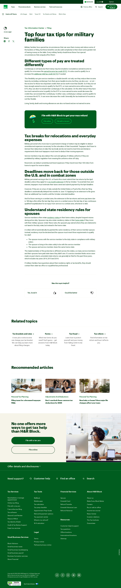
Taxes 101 (37, 14)
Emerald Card (65, 501)
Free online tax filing (15, 509)
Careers (90, 504)
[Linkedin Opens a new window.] (79, 575)
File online (47, 121)
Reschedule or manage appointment (16, 499)
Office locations (66, 532)
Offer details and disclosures (23, 466)
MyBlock (37, 498)
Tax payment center (41, 517)
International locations (68, 535)
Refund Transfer (66, 504)
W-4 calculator (39, 523)
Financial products (25, 7)
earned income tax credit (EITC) (55, 71)
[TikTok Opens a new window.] (57, 575)
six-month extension (56, 182)
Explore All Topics (11, 14)
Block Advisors (13, 544)
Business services (40, 7)
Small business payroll (15, 553)
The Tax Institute (93, 520)
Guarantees (91, 523)
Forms (48, 334)
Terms (36, 538)
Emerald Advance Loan (68, 507)
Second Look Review (15, 515)
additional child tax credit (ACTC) (46, 74)
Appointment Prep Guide (43, 510)
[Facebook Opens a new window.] (62, 575)
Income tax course (93, 510)
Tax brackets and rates (22, 334)
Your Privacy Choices (29, 583)
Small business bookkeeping (18, 550)
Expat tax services (14, 528)
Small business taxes (15, 546)
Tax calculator (39, 504)
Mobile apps (38, 501)
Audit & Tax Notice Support (17, 525)
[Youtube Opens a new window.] (73, 575)
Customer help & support (69, 526)
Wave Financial (13, 559)
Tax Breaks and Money (49, 14)
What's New (62, 14)
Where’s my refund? (41, 520)
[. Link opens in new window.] (14, 583)
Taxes (13, 7)
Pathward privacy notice (42, 545)
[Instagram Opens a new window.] (68, 575)
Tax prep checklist (40, 507)
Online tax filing (13, 503)
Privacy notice (39, 542)
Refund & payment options (43, 514)
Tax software (12, 512)
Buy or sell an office (94, 507)
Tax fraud (73, 334)
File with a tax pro (63, 121)
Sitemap (63, 539)
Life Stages (23, 14)
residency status (53, 218)
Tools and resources (55, 7)
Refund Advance (66, 510)
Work (30, 14)
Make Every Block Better (95, 501)
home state (79, 220)
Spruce (63, 498)
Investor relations (93, 517)
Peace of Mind (13, 519)
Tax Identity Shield (14, 522)
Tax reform (99, 334)
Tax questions (65, 529)
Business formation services (18, 556)
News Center (91, 514)
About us (90, 498)
